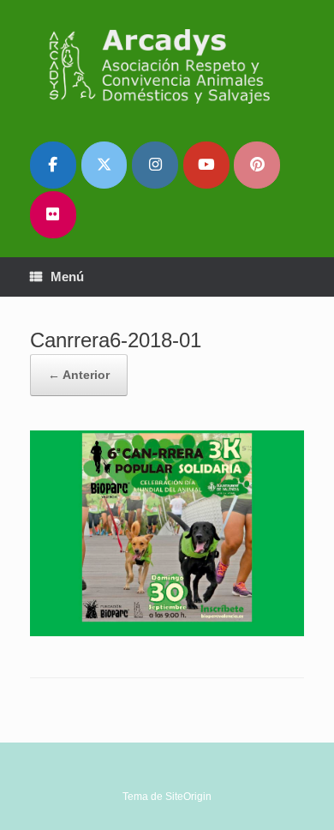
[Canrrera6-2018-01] (167, 631)
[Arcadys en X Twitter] (104, 165)
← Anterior (79, 375)
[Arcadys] (167, 65)
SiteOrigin (188, 796)
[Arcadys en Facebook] (53, 165)
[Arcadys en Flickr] (53, 214)
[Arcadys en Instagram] (155, 165)
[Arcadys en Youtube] (206, 165)
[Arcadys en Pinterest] (257, 165)
